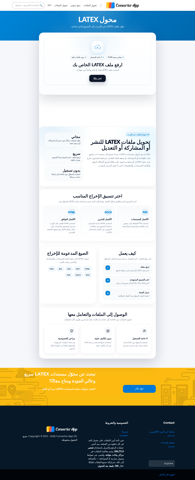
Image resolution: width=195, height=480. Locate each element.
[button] (97, 61)
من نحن (171, 435)
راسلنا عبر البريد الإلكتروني (162, 431)
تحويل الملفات (90, 5)
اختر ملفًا (97, 78)
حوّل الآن (139, 388)
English (168, 463)
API (49, 5)
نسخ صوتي (75, 5)
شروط (125, 431)
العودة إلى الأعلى (167, 474)
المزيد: (101, 5)
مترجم (171, 446)
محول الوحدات (168, 442)
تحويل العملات (61, 5)
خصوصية (123, 435)
